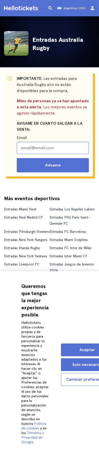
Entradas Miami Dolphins (69, 240)
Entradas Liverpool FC (21, 264)
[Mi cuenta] (92, 8)
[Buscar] (50, 8)
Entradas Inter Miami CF (68, 256)
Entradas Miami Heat (20, 209)
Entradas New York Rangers (25, 240)
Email (22, 137)
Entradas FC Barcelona (68, 232)
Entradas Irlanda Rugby (22, 248)
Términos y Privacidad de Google (32, 437)
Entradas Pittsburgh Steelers (27, 232)
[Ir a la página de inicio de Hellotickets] (22, 8)
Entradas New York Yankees (25, 256)
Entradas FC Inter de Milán (70, 248)
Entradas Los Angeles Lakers (72, 209)
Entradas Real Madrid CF (23, 217)
